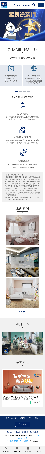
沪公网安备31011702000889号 (18, 441)
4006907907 (23, 5)
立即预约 (22, 424)
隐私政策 (25, 432)
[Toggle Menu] (40, 5)
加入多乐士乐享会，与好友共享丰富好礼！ (21, 396)
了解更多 (35, 403)
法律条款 (17, 432)
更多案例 (22, 311)
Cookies (10, 432)
